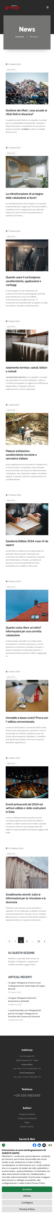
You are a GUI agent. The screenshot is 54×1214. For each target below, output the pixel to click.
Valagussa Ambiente (27, 1118)
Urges (27, 1122)
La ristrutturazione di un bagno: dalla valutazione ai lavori (24, 196)
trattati (25, 129)
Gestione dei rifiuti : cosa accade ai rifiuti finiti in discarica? (26, 112)
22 (39, 941)
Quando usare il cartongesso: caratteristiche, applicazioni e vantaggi (23, 281)
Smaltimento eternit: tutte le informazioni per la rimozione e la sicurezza (26, 898)
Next (45, 940)
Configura (27, 1202)
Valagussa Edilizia (27, 1114)
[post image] (27, 88)
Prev (9, 940)
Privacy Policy (27, 1209)
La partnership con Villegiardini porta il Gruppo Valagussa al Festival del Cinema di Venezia (24, 1013)
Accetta (27, 1189)
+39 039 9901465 (27, 1095)
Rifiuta (27, 1195)
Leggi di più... (11, 70)
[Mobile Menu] (48, 7)
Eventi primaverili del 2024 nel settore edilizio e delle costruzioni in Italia (26, 808)
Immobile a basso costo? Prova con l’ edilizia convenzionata (27, 720)
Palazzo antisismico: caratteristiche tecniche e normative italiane (21, 455)
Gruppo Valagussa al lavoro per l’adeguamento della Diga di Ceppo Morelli (26, 985)
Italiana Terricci (27, 1126)
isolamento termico (17, 377)
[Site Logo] (12, 7)
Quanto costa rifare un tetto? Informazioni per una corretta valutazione (23, 631)
